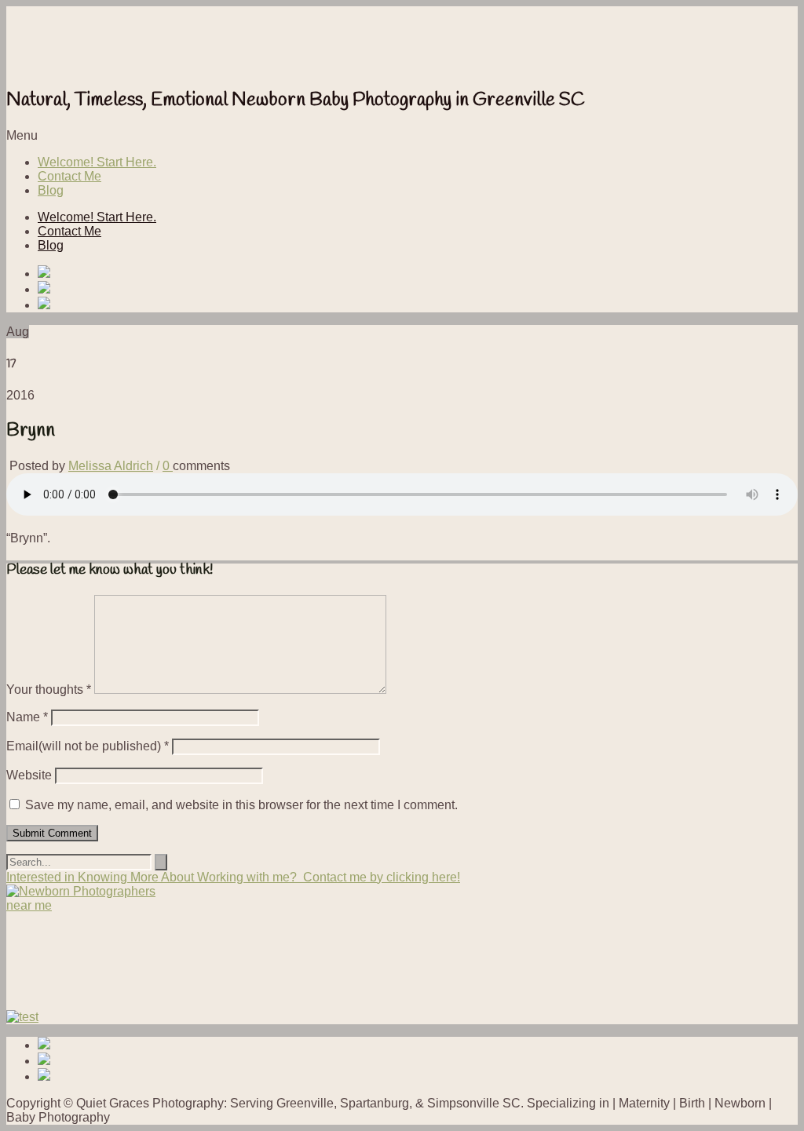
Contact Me (69, 176)
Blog (51, 190)
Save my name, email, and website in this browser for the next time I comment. (241, 805)
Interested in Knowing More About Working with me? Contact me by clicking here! (233, 877)
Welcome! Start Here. (97, 162)
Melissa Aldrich (110, 465)
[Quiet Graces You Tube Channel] (418, 304)
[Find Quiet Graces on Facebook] (418, 273)
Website (29, 775)
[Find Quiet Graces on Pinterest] (418, 289)
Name (27, 717)
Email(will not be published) (87, 746)
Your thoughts (48, 689)
